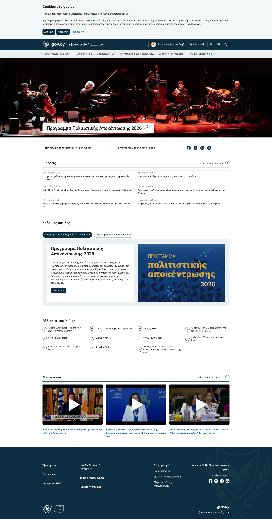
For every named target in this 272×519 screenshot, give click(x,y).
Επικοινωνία (199, 44)
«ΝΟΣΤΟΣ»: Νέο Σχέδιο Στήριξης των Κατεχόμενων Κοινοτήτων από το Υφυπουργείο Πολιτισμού (87, 190)
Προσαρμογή (77, 31)
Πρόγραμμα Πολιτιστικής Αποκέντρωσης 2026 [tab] (67, 234)
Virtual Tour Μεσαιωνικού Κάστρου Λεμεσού (64, 348)
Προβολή (59, 290)
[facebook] (189, 148)
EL (211, 44)
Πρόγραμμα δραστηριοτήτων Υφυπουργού (68, 147)
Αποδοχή (48, 31)
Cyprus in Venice (103, 338)
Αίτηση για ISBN (150, 328)
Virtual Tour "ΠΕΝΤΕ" (152, 338)
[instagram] (202, 148)
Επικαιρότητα (83, 53)
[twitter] (195, 148)
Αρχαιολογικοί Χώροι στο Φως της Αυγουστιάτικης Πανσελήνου (167, 176)
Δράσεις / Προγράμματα (171, 53)
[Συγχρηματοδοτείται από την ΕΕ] (60, 509)
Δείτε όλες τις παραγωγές (210, 377)
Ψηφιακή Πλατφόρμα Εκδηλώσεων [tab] (113, 234)
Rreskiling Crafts (103, 347)
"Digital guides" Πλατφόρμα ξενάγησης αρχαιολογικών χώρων (208, 329)
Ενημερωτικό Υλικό (106, 53)
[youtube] (209, 148)
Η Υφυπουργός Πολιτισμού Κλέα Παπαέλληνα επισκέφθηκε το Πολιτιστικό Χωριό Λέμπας (179, 204)
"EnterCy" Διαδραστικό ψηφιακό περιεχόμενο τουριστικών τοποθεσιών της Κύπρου (162, 349)
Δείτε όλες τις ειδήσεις (212, 163)
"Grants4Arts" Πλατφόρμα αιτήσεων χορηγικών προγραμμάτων (64, 329)
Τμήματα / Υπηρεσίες (199, 53)
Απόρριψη (63, 31)
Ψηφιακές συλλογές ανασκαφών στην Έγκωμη (208, 338)
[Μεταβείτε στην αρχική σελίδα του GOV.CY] (53, 44)
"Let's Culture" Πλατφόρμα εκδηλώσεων (114, 328)
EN (218, 44)
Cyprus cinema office (57, 338)
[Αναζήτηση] (225, 44)
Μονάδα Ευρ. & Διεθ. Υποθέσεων (137, 53)
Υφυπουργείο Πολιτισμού (86, 44)
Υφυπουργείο (49, 465)
